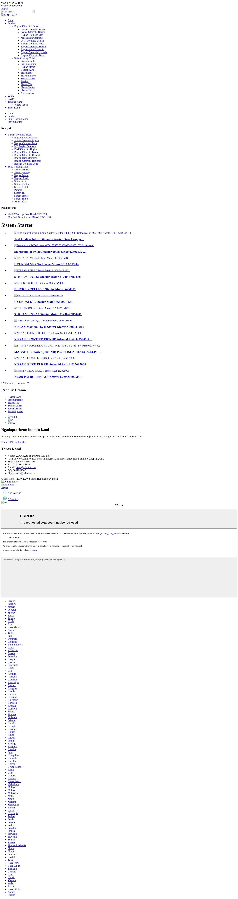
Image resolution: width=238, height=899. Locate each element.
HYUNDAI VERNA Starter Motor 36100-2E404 (46, 264)
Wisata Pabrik (21, 104)
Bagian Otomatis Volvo (33, 29)
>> (13, 383)
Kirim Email (7, 484)
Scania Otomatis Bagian (33, 32)
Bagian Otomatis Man (32, 34)
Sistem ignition (28, 75)
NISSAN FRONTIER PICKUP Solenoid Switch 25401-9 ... (53, 339)
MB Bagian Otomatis (32, 37)
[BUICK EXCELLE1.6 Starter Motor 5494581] (39, 283)
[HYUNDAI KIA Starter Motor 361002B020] (38, 295)
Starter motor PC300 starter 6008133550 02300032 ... (50, 251)
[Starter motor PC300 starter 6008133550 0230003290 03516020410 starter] (54, 245)
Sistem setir (26, 72)
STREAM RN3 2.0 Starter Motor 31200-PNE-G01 (48, 276)
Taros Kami (14, 107)
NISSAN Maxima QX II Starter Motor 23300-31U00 (49, 327)
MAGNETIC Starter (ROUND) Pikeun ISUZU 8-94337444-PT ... (57, 352)
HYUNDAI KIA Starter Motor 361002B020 (43, 301)
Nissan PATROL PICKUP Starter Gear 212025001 (48, 377)
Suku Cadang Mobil (24, 58)
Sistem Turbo (27, 90)
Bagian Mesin (28, 66)
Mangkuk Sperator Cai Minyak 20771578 (29, 217)
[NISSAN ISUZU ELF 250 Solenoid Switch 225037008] (44, 358)
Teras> (8, 383)
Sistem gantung (28, 64)
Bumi (10, 20)
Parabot (24, 81)
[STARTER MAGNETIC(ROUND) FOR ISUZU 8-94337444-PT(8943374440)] (57, 345)
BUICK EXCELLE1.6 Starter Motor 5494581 (45, 289)
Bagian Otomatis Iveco (32, 43)
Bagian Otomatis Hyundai (34, 52)
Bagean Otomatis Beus (32, 55)
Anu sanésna (27, 93)
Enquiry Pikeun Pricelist (13, 442)
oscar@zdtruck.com (26, 467)
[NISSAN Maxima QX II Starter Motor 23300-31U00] (43, 320)
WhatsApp (13, 499)
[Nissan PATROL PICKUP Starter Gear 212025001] (41, 370)
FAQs (11, 98)
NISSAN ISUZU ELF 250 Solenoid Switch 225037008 (50, 364)
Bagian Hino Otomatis (32, 49)
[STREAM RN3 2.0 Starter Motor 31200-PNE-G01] (42, 270)
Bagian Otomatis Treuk (26, 26)
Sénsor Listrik (28, 78)
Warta (11, 96)
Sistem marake (28, 61)
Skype (4, 487)
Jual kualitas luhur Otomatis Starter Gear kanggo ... (49, 239)
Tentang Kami (15, 101)
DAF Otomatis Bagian (32, 40)
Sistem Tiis (26, 84)
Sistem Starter (28, 87)
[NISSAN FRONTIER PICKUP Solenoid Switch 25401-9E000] (48, 333)
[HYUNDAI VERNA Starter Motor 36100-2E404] (41, 258)
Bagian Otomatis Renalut (33, 46)
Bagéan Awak (28, 69)
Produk (11, 23)
